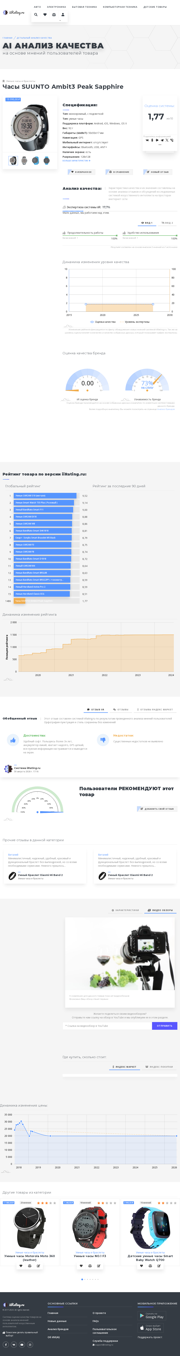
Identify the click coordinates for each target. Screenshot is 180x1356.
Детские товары (155, 6)
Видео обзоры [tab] (162, 910)
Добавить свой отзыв (159, 809)
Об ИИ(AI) (54, 1337)
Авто (37, 6)
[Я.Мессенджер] (157, 140)
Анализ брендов (166, 409)
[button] (82, 1279)
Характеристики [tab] (126, 910)
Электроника (56, 6)
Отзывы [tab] (122, 709)
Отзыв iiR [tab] (97, 709)
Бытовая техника (84, 6)
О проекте (99, 1313)
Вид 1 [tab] (148, 222)
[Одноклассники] (152, 140)
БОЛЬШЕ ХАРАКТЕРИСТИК (76, 160)
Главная (7, 37)
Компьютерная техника (120, 6)
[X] (167, 140)
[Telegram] (162, 140)
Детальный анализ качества (34, 37)
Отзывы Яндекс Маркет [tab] (156, 709)
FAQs (96, 1321)
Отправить (164, 1025)
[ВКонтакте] (147, 140)
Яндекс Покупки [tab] (160, 1066)
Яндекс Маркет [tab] (125, 1066)
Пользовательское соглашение (105, 1330)
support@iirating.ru (104, 1345)
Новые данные (57, 1321)
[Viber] (172, 140)
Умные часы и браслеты (20, 81)
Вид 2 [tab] (169, 222)
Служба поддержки (105, 1340)
